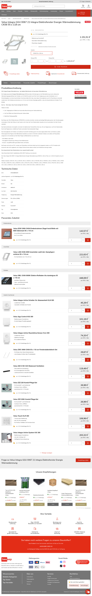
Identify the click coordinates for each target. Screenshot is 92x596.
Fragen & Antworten (86, 1)
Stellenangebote (30, 579)
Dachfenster (26, 18)
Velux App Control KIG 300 (23, 316)
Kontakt (49, 576)
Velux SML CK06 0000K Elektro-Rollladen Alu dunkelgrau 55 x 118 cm (35, 276)
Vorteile (49, 584)
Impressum (29, 581)
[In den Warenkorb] (88, 240)
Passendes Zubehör (29, 83)
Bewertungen (53, 83)
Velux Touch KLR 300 (21, 416)
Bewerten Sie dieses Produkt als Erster (47, 46)
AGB (71, 576)
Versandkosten (61, 74)
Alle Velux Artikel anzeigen (80, 95)
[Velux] (88, 22)
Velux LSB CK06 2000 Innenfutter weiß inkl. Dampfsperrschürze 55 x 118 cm (34, 253)
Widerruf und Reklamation (83, 562)
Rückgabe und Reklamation (53, 582)
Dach (9, 18)
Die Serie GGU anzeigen (80, 97)
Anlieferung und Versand (53, 580)
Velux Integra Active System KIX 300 (26, 432)
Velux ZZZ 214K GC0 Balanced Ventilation (28, 366)
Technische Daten (15, 83)
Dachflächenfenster (17, 18)
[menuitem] (2, 11)
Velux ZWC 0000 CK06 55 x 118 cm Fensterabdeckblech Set (35, 349)
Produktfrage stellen (14, 74)
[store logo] (8, 6)
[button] (4, 42)
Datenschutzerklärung (75, 578)
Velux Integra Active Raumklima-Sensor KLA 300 (31, 333)
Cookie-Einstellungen (74, 591)
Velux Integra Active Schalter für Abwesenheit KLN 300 (33, 300)
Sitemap (28, 584)
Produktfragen (42, 83)
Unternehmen (30, 576)
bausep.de (44, 591)
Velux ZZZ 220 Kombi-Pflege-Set (25, 382)
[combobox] (48, 6)
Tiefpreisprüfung (35, 73)
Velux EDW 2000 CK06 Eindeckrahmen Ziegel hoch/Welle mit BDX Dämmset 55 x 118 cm (35, 229)
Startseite (3, 18)
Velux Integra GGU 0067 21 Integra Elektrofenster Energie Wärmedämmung (48, 18)
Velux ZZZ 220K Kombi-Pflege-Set (25, 399)
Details (6, 83)
